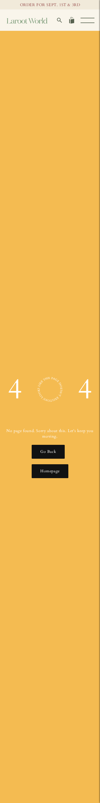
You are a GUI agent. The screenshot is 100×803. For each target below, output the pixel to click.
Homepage (50, 471)
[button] (59, 20)
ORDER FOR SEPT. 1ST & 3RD (50, 4)
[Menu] (87, 20)
